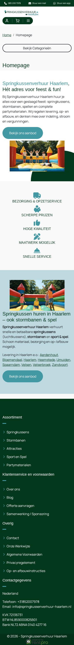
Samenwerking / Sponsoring (28, 514)
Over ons (13, 489)
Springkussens (18, 432)
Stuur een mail (39, 3)
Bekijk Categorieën (37, 48)
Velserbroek (42, 364)
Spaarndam (11, 364)
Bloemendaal (12, 359)
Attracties (14, 448)
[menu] (28, 21)
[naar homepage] (21, 12)
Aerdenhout (49, 355)
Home (6, 35)
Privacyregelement (21, 562)
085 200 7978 (14, 3)
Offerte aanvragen (20, 505)
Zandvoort (60, 364)
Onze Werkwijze (18, 546)
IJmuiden (63, 359)
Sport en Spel (17, 456)
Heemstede (46, 359)
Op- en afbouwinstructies (26, 571)
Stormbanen (16, 440)
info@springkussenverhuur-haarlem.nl (41, 606)
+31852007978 (28, 601)
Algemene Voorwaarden (24, 554)
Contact (13, 538)
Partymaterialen (19, 465)
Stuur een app (64, 3)
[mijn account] (7, 21)
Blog (10, 497)
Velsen (26, 364)
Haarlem (30, 359)
